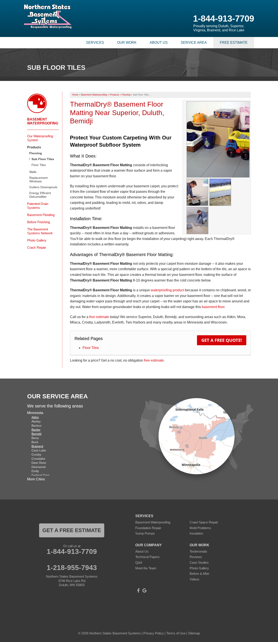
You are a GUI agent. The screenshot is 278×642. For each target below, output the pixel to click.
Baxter (35, 429)
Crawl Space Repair (204, 522)
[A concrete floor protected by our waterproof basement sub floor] (218, 139)
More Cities (36, 479)
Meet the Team (145, 568)
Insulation (196, 533)
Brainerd (37, 446)
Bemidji (36, 434)
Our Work (127, 42)
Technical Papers (147, 557)
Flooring (35, 153)
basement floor (213, 307)
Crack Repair (36, 247)
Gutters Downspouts (43, 187)
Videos (194, 579)
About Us (159, 42)
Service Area (194, 42)
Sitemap (194, 633)
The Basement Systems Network (40, 231)
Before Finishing (38, 222)
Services (95, 42)
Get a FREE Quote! (221, 340)
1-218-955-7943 (72, 567)
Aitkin (35, 417)
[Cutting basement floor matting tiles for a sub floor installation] (197, 192)
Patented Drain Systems (37, 206)
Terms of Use (175, 633)
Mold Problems (200, 528)
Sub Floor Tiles (42, 159)
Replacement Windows (38, 179)
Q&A (138, 562)
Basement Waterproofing (42, 121)
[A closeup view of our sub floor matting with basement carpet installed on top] (220, 192)
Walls (32, 172)
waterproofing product (167, 290)
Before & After (199, 573)
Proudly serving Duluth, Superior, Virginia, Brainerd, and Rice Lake (218, 28)
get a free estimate (71, 530)
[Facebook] (138, 590)
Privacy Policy (153, 633)
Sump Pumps (145, 533)
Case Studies (199, 562)
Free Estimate (234, 42)
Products (34, 147)
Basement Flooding (41, 215)
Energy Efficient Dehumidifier (40, 194)
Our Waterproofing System (40, 138)
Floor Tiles (91, 348)
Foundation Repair (148, 528)
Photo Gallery (36, 240)
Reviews (196, 557)
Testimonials (198, 551)
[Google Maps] (144, 590)
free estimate (99, 317)
